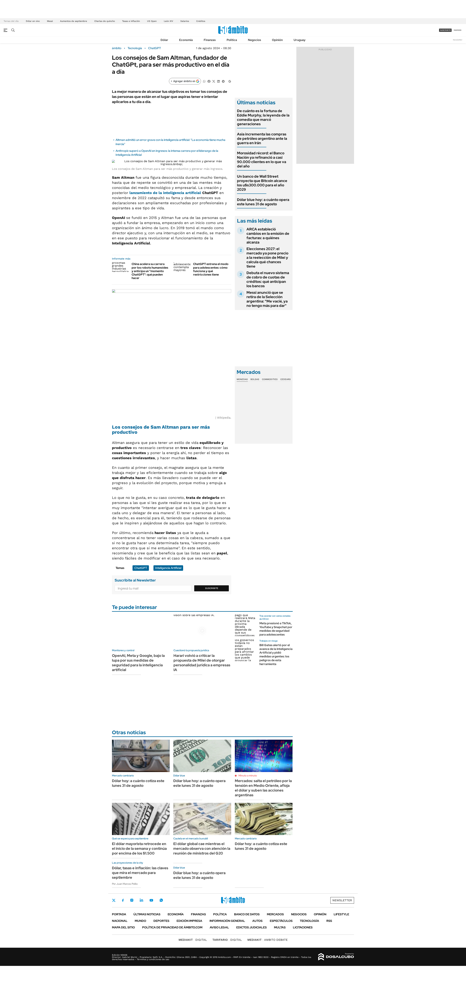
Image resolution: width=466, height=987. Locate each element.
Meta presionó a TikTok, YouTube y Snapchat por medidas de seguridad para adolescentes (275, 628)
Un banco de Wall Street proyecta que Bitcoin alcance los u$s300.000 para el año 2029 (262, 183)
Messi (50, 21)
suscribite (445, 30)
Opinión (277, 40)
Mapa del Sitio (123, 927)
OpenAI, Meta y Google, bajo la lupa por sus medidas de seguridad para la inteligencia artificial (138, 662)
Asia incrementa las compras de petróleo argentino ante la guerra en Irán (262, 138)
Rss (329, 921)
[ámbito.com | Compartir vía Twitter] (213, 81)
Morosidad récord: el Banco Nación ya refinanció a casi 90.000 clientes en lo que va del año (261, 160)
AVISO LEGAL (219, 927)
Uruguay (299, 40)
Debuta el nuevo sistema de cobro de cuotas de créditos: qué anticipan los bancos (267, 279)
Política (232, 40)
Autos (257, 921)
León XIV (168, 21)
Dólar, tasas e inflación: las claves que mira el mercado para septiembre (140, 873)
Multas (280, 927)
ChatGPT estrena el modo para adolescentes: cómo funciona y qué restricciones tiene (210, 269)
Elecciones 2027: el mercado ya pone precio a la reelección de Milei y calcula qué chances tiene (267, 257)
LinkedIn (141, 900)
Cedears (285, 379)
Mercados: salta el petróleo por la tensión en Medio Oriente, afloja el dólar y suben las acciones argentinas (263, 787)
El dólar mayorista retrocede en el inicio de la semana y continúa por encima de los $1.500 (139, 848)
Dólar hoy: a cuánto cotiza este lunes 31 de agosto (138, 783)
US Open (152, 21)
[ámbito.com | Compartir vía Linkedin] (218, 81)
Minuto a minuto (247, 775)
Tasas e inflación (131, 21)
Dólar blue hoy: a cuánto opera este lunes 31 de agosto (263, 201)
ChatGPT (154, 48)
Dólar (164, 40)
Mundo (140, 921)
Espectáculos (281, 921)
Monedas (242, 379)
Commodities (270, 379)
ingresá (457, 30)
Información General (227, 921)
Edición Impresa (189, 921)
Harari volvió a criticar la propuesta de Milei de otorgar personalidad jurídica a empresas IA (201, 662)
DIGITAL (193, 939)
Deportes (161, 921)
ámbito (116, 48)
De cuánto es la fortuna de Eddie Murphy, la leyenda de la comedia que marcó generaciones (263, 117)
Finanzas (210, 40)
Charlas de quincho (104, 21)
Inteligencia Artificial (168, 568)
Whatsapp (161, 900)
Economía (186, 40)
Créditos (200, 21)
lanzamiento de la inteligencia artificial (165, 193)
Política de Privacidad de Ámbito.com (172, 927)
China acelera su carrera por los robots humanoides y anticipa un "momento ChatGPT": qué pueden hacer (150, 271)
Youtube (151, 900)
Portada (119, 914)
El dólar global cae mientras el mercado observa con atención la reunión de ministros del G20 (201, 848)
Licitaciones (303, 927)
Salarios (184, 21)
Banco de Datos (247, 914)
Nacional (119, 921)
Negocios (254, 40)
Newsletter (457, 40)
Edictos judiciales (251, 927)
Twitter (114, 900)
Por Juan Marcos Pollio (125, 883)
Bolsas (254, 379)
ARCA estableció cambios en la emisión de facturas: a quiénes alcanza (267, 236)
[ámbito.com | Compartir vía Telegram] (223, 81)
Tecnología (135, 48)
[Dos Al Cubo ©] (336, 956)
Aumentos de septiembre (73, 21)
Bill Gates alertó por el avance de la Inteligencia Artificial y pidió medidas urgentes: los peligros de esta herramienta (276, 654)
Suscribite (211, 588)
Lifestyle (341, 914)
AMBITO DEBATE (267, 939)
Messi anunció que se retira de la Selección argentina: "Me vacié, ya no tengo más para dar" (267, 299)
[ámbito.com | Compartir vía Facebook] (209, 81)
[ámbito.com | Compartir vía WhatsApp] (204, 81)
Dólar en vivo (33, 21)
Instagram (131, 900)
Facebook (123, 900)
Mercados (275, 914)
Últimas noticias (146, 914)
